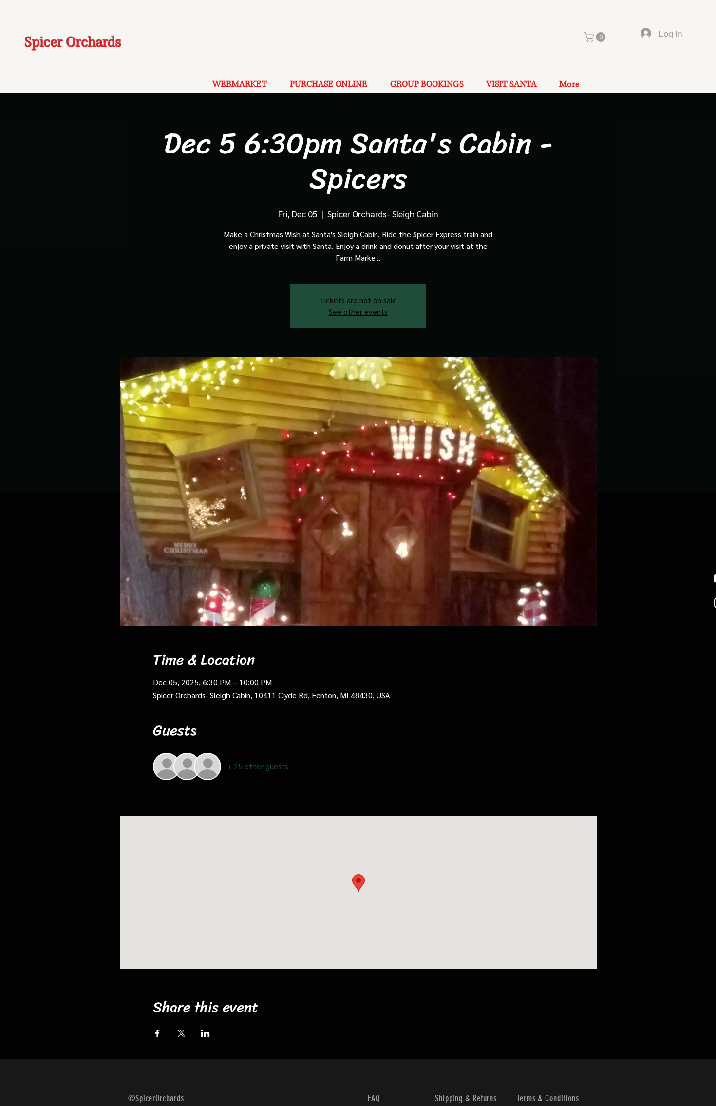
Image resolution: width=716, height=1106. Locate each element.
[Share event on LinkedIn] (205, 1033)
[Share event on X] (181, 1033)
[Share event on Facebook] (157, 1033)
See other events (358, 311)
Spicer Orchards (73, 42)
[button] (596, 37)
